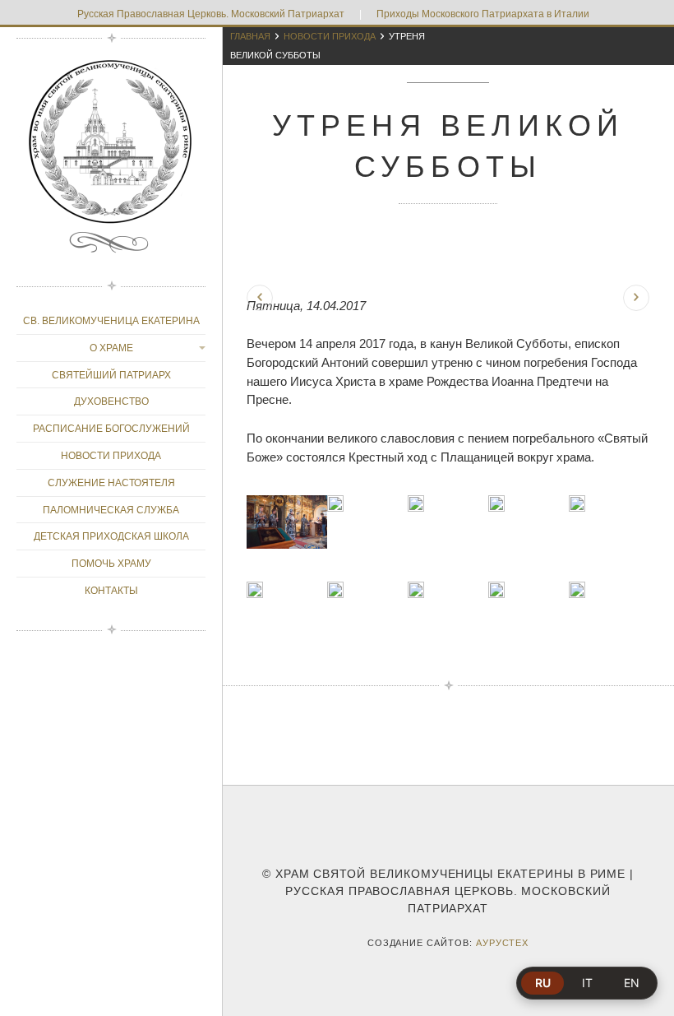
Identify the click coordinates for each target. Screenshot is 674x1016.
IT (587, 983)
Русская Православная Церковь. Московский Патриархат (210, 14)
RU (543, 983)
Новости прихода (330, 36)
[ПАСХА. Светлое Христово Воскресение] (636, 298)
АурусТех (502, 943)
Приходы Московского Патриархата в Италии (482, 14)
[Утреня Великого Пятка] (260, 298)
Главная (250, 36)
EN (631, 983)
